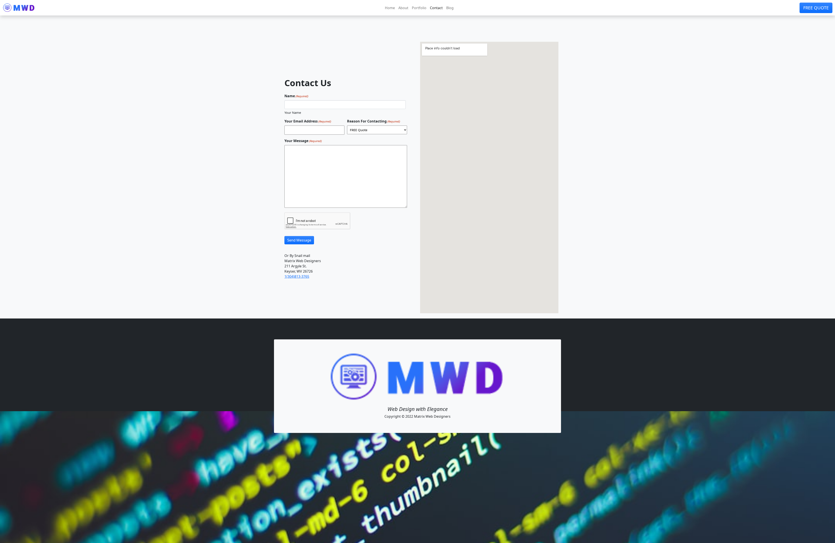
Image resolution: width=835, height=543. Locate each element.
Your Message (303, 140)
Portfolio (419, 7)
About (403, 7)
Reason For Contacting (373, 121)
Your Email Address (307, 121)
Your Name (292, 112)
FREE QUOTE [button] (816, 8)
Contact (436, 7)
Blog (450, 7)
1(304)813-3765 (296, 276)
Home (390, 7)
